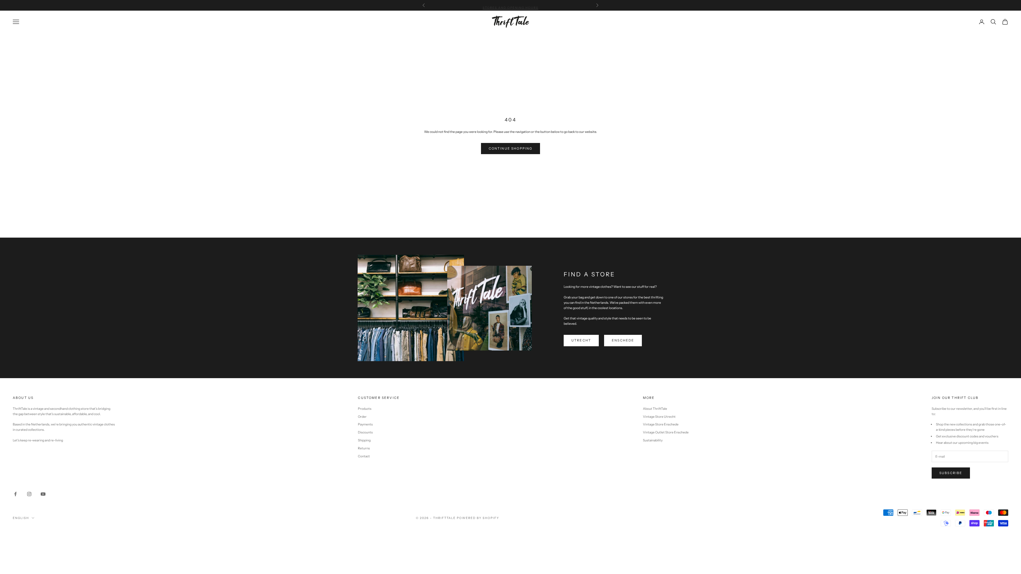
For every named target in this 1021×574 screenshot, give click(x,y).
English (21, 518)
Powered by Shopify (478, 518)
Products (364, 409)
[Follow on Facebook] (15, 494)
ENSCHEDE (623, 340)
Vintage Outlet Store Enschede (666, 432)
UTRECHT (581, 340)
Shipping (364, 440)
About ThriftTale (655, 409)
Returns (364, 448)
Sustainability (653, 440)
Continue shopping (511, 148)
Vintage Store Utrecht (659, 417)
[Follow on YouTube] (43, 494)
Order (362, 417)
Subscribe (950, 473)
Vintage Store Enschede (661, 424)
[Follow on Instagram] (29, 494)
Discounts (365, 432)
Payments (365, 424)
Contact (364, 456)
